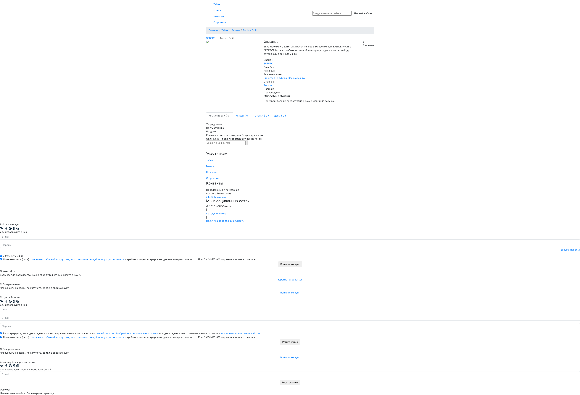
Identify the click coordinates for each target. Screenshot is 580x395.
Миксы (217, 10)
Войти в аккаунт (290, 264)
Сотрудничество (216, 213)
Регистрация (290, 341)
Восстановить (290, 382)
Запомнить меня (13, 255)
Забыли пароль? (570, 249)
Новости (218, 16)
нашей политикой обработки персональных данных (127, 333)
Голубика (281, 77)
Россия (268, 85)
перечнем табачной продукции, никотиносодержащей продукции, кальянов (78, 259)
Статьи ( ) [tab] (262, 115)
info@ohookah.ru (216, 197)
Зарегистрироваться (290, 279)
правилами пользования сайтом (240, 333)
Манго (301, 77)
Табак (216, 4)
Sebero (211, 38)
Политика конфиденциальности (225, 220)
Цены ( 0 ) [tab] (280, 115)
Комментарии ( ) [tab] (220, 115)
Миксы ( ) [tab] (243, 115)
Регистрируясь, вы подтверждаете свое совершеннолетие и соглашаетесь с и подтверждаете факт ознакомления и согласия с (131, 333)
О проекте (219, 22)
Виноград (269, 77)
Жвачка (292, 77)
